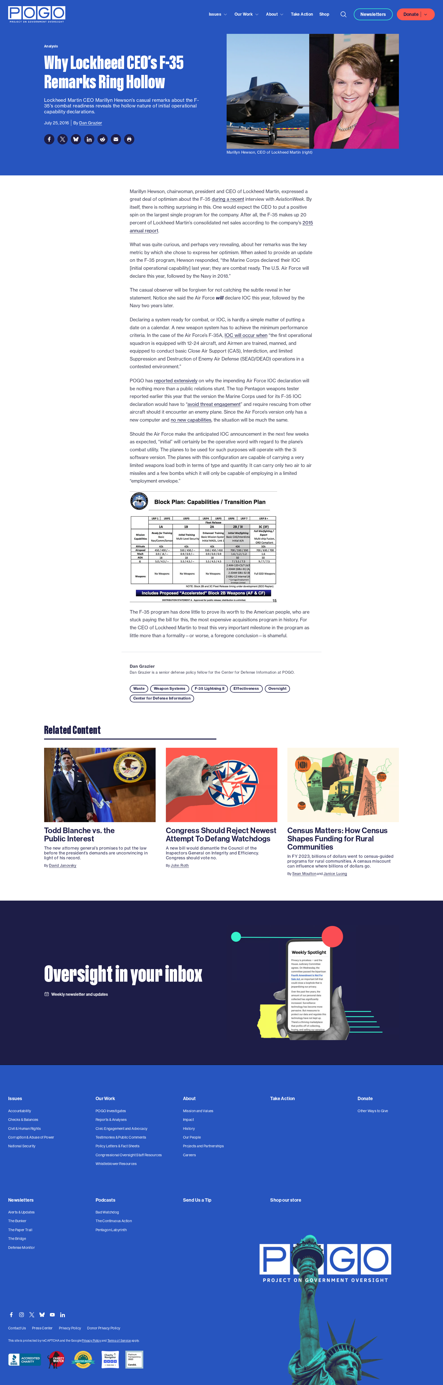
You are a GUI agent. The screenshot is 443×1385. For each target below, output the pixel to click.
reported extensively (175, 381)
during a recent (228, 199)
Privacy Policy (91, 1340)
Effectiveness (246, 688)
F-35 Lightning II (210, 688)
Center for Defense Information (161, 698)
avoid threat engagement (213, 404)
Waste (139, 688)
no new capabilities (191, 420)
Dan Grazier (142, 666)
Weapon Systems (170, 688)
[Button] (343, 14)
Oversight (277, 688)
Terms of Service (119, 1340)
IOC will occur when (246, 335)
